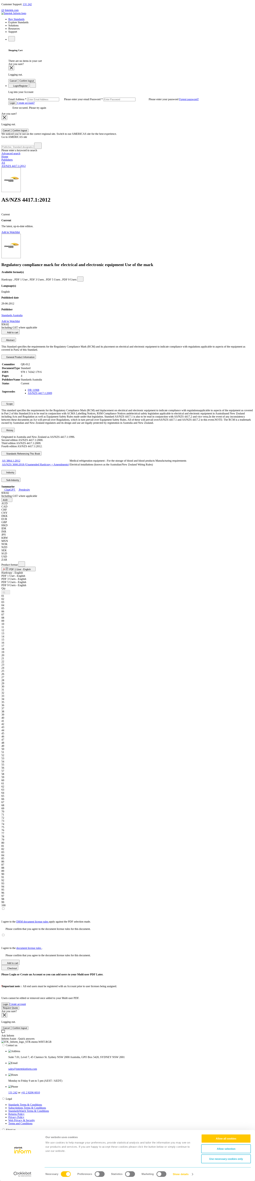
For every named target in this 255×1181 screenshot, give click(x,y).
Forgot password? (189, 99)
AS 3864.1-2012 (11, 460)
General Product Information (20, 357)
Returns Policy (16, 1114)
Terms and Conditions (20, 1123)
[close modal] (11, 68)
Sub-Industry (12, 480)
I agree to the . (21, 948)
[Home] (13, 13)
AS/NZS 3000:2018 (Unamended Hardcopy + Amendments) (35, 464)
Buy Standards (16, 19)
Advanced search (10, 153)
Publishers (7, 159)
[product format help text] (21, 564)
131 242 (27, 4)
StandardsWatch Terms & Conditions (28, 1110)
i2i (2, 10)
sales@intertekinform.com (22, 1068)
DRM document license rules (32, 921)
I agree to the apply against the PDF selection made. (46, 921)
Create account (18, 1004)
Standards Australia (12, 315)
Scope (9, 404)
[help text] (80, 279)
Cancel (13, 81)
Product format (9, 564)
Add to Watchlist (10, 232)
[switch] (100, 1174)
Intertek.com (12, 10)
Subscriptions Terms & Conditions (27, 1107)
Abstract (10, 340)
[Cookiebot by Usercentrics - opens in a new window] (22, 1174)
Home (4, 156)
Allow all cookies (226, 1138)
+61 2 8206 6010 (30, 1092)
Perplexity (24, 489)
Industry (10, 472)
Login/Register (20, 86)
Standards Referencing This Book (23, 453)
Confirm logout (26, 81)
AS (3, 162)
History (9, 430)
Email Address (49, 99)
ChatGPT (10, 489)
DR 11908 (33, 390)
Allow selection (226, 1148)
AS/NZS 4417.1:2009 (40, 393)
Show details (181, 1174)
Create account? (25, 102)
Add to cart (12, 332)
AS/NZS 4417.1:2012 (13, 165)
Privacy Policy (16, 1117)
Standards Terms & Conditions (25, 1104)
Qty (3, 588)
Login (12, 103)
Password (134, 99)
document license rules (29, 948)
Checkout (12, 968)
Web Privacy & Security (21, 1120)
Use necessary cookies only (226, 1158)
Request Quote (10, 1008)
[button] (6, 500)
